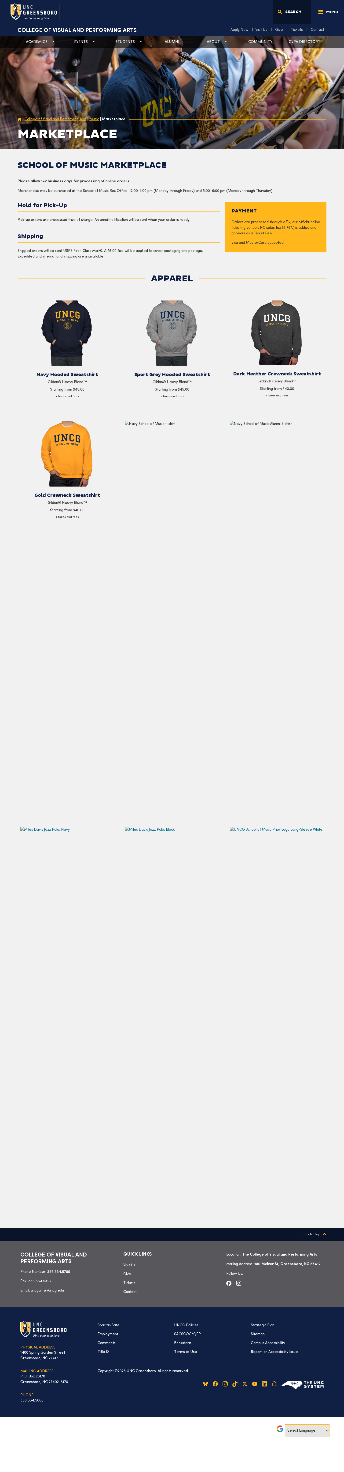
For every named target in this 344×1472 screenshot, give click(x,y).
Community (260, 42)
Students (125, 42)
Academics (37, 42)
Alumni (172, 42)
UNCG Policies (186, 1325)
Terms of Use (185, 1352)
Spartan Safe (109, 1325)
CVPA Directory (304, 42)
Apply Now (239, 30)
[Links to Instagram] (238, 1283)
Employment (108, 1334)
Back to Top (310, 1234)
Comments (107, 1343)
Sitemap (258, 1334)
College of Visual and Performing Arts (77, 30)
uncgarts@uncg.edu (47, 1290)
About (213, 42)
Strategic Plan (262, 1325)
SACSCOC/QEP (187, 1334)
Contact (317, 30)
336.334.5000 (32, 1400)
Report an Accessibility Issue (274, 1352)
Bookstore (182, 1343)
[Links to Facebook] (228, 1283)
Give (279, 30)
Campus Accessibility (268, 1343)
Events (81, 42)
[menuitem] (240, 30)
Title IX (104, 1352)
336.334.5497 (39, 1281)
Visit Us (261, 30)
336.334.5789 (58, 1272)
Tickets (297, 30)
